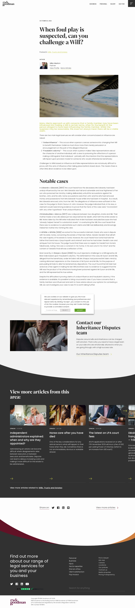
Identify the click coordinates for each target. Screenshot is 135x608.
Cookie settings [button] (51, 310)
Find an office (74, 569)
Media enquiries (105, 572)
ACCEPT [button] (80, 310)
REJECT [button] (65, 310)
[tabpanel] (28, 444)
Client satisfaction (76, 572)
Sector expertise (76, 566)
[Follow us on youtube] (27, 584)
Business (93, 4)
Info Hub (102, 560)
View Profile (54, 68)
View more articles (105, 508)
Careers (102, 563)
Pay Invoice (74, 575)
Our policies (103, 567)
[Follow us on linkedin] (21, 584)
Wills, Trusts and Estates (57, 52)
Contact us (103, 570)
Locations (102, 565)
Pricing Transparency (107, 575)
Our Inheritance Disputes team (92, 354)
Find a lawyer (104, 558)
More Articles (66, 68)
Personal (103, 4)
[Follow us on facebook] (16, 584)
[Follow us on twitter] (11, 584)
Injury (112, 4)
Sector (121, 4)
